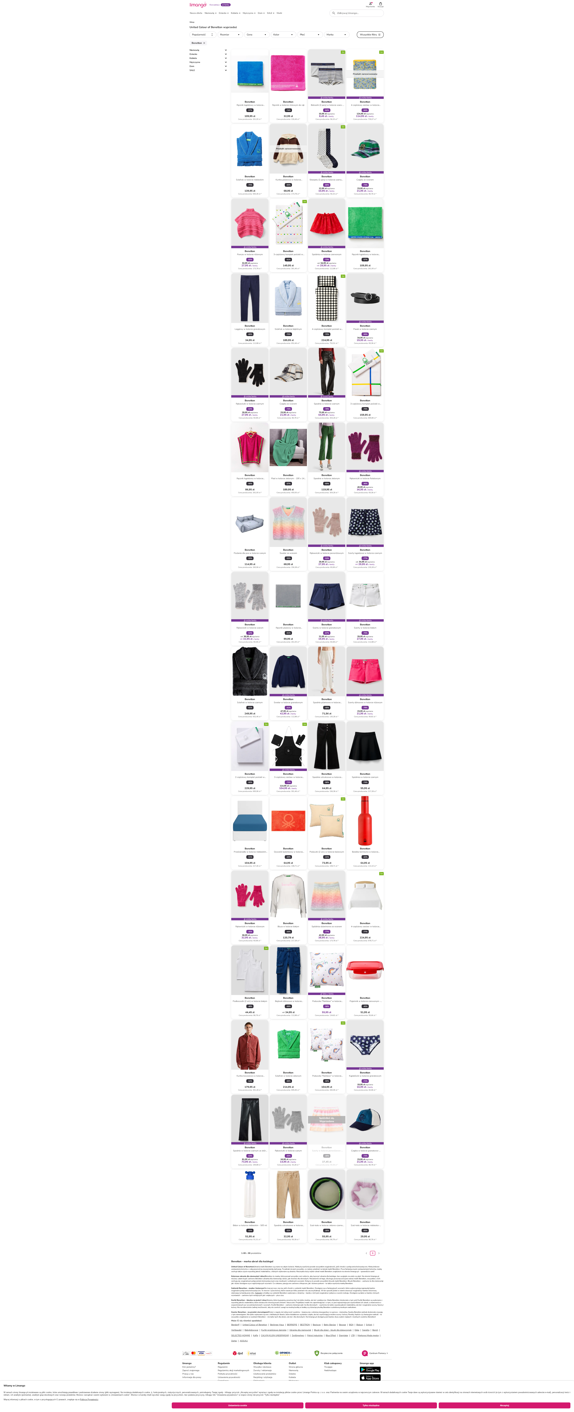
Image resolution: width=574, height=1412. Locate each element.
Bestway (317, 1324)
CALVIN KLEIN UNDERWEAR (275, 1335)
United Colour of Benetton (254, 1324)
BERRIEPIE (292, 1324)
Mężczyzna (195, 62)
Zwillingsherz (298, 1335)
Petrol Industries (315, 1335)
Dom (192, 66)
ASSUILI (244, 1340)
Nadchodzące (330, 1370)
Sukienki (258, 1293)
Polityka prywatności (227, 1373)
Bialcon (359, 1324)
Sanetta (365, 1330)
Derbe (234, 1340)
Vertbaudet (236, 1330)
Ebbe (357, 1330)
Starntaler (343, 1335)
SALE (192, 70)
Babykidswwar (251, 1330)
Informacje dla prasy (191, 1377)
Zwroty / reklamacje (262, 1370)
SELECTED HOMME (240, 1335)
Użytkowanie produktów (264, 1373)
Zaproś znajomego (190, 1370)
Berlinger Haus (277, 1324)
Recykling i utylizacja (262, 1377)
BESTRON (305, 1324)
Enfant (369, 1324)
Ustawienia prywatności (229, 1377)
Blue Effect (331, 1335)
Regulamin (223, 1367)
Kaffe (255, 1335)
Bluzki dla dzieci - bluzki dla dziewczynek (333, 1330)
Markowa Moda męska (368, 1335)
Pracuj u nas (188, 1373)
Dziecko (193, 54)
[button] (380, 4)
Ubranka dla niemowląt (300, 1330)
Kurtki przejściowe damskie (273, 1330)
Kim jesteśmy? (189, 1367)
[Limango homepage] (198, 4)
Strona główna (296, 1367)
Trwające (328, 1367)
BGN (351, 1324)
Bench (375, 1330)
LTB (353, 1335)
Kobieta (193, 58)
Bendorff (235, 1324)
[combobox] (357, 13)
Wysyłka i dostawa (262, 1367)
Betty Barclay (330, 1324)
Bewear (342, 1324)
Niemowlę (194, 50)
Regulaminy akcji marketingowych (233, 1370)
